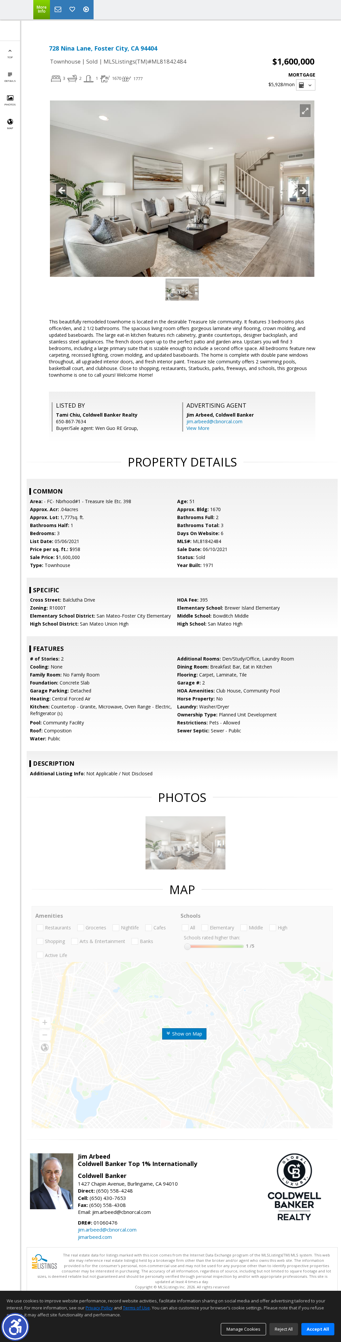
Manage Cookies (243, 1329)
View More (197, 428)
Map (10, 128)
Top (10, 57)
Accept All (318, 1329)
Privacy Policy (99, 1308)
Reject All (284, 1329)
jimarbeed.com (95, 1237)
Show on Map (186, 1034)
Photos (10, 104)
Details (10, 81)
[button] (15, 1327)
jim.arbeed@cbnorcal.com (214, 421)
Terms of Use (136, 1308)
